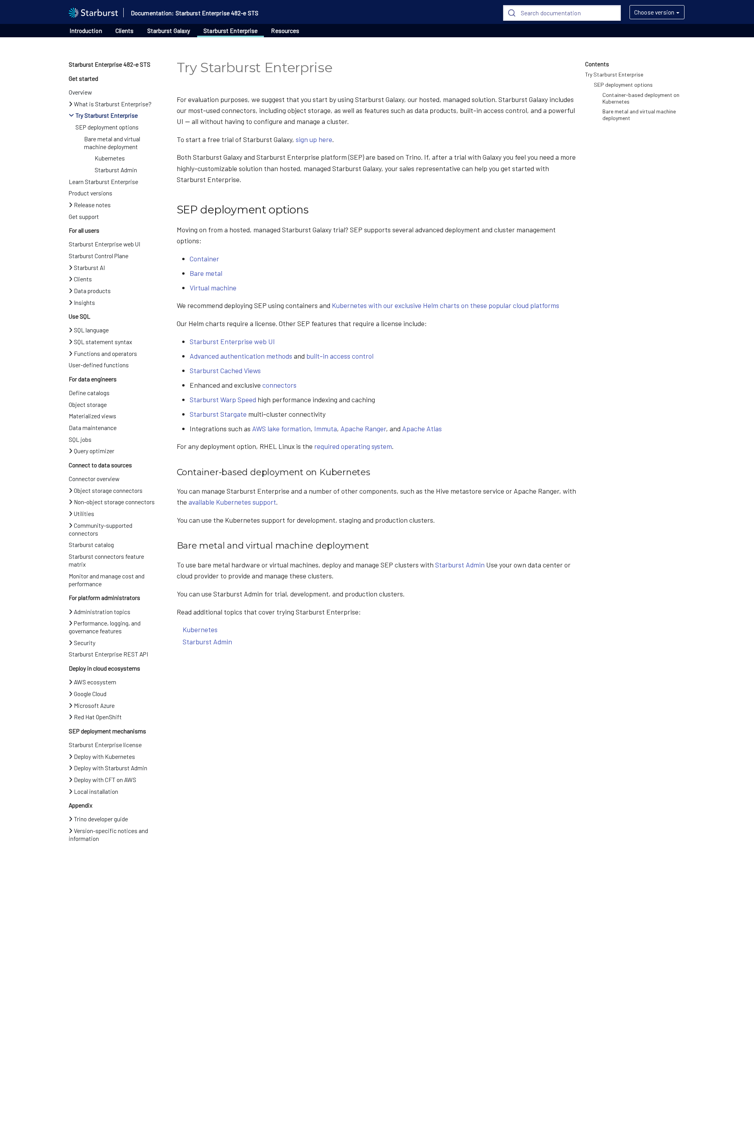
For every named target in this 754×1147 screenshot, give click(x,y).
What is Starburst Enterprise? (113, 104)
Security (84, 642)
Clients (124, 30)
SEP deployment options (107, 127)
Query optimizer (94, 450)
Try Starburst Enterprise (106, 115)
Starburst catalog (91, 544)
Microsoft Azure (94, 705)
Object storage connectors (108, 490)
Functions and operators (105, 353)
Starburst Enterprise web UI (104, 244)
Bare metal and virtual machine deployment (112, 142)
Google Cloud (90, 693)
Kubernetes (110, 158)
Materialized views (92, 415)
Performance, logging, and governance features (105, 627)
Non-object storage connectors (114, 501)
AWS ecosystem (95, 682)
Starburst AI (89, 267)
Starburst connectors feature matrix (106, 560)
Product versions (90, 193)
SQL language (91, 330)
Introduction (86, 30)
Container (204, 258)
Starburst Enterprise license (105, 744)
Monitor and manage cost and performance (107, 580)
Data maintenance (93, 427)
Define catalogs (89, 392)
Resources (285, 30)
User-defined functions (99, 364)
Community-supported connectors (100, 529)
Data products (92, 290)
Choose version (654, 12)
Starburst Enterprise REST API (108, 654)
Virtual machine (213, 287)
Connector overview (94, 478)
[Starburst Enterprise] (93, 11)
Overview (80, 92)
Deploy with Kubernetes (104, 756)
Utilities (84, 513)
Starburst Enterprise (230, 30)
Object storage (88, 404)
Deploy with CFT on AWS (105, 779)
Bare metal (206, 273)
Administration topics (102, 611)
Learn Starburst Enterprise (103, 181)
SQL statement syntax (103, 341)
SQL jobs (80, 439)
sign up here (314, 139)
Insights (84, 302)
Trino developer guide (101, 818)
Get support (84, 216)
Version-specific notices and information (108, 834)
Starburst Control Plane (98, 255)
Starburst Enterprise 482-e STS (109, 64)
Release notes (92, 204)
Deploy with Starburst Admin (110, 767)
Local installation (96, 791)
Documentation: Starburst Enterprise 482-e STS (194, 12)
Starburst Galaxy (168, 30)
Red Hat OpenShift (98, 716)
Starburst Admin (116, 169)
